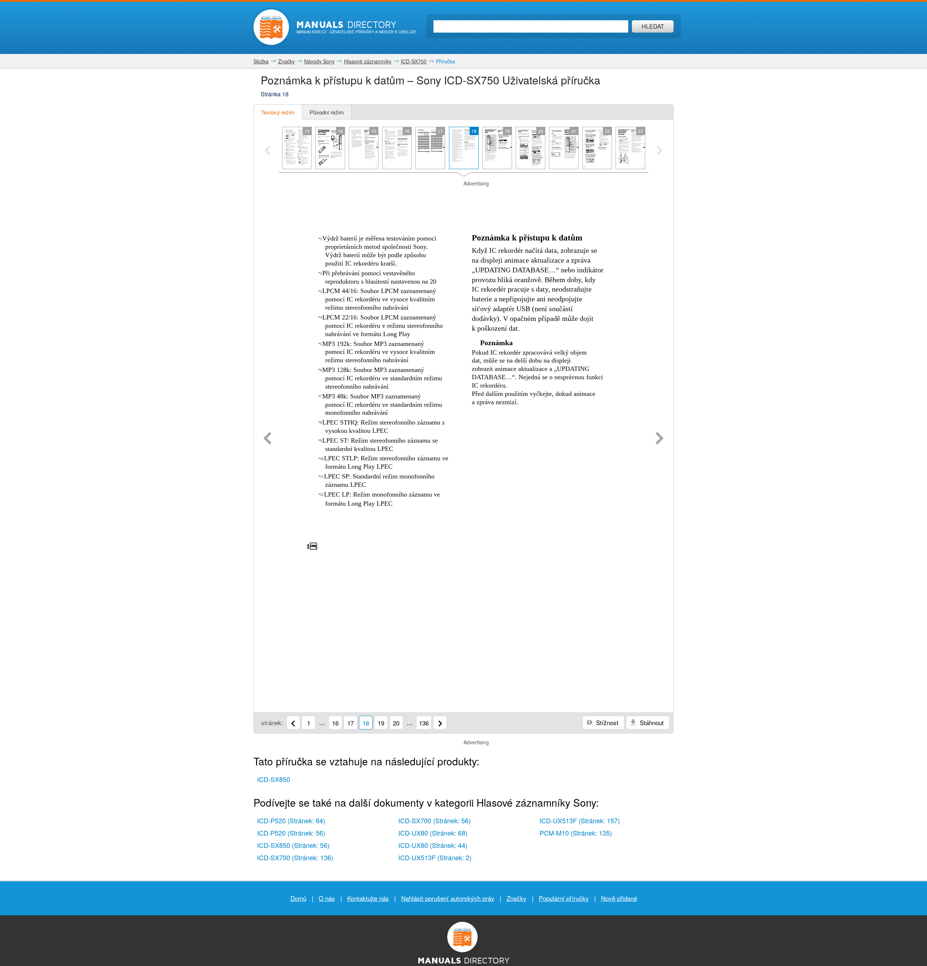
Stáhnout (651, 722)
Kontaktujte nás (368, 898)
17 (350, 722)
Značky (517, 898)
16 (335, 722)
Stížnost (606, 722)
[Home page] (271, 27)
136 (424, 722)
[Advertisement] (463, 196)
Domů (298, 898)
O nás (327, 898)
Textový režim (278, 112)
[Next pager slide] (659, 151)
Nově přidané (619, 898)
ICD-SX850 (273, 779)
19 (381, 722)
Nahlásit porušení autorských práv (447, 898)
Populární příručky (564, 898)
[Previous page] (267, 439)
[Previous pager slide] (267, 151)
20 (396, 722)
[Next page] (659, 439)
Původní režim (327, 112)
